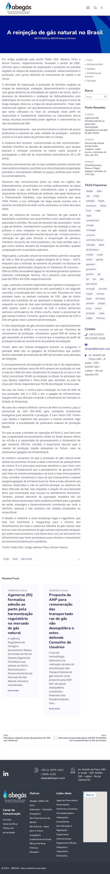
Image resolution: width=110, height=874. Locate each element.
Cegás (98, 210)
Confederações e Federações (65, 815)
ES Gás (100, 254)
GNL (87, 279)
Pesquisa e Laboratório (62, 849)
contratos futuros (94, 240)
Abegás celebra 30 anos (39, 803)
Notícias (72, 38)
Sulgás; (89, 318)
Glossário (34, 852)
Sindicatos (61, 855)
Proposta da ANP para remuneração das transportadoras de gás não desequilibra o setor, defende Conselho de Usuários (61, 621)
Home (89, 60)
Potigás (101, 303)
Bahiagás (90, 201)
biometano (91, 206)
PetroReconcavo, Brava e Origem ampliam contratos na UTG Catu (95, 170)
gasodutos (91, 269)
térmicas (100, 318)
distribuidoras (92, 250)
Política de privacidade (9, 830)
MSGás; (89, 294)
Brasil (15, 559)
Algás (99, 191)
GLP (99, 274)
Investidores (62, 821)
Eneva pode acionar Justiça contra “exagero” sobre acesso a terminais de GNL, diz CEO (95, 149)
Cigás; (89, 215)
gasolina (90, 274)
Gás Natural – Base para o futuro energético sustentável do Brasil (40, 833)
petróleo (90, 303)
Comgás (90, 225)
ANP (88, 196)
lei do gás (90, 289)
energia (89, 254)
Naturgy (100, 294)
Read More (13, 691)
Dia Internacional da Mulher (40, 820)
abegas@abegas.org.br (53, 778)
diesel (101, 245)
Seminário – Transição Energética (41, 811)
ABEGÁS (89, 191)
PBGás (89, 298)
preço (89, 308)
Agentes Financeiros (66, 800)
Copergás (90, 245)
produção (90, 313)
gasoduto (90, 264)
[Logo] (18, 7)
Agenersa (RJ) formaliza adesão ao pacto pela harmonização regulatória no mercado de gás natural (20, 613)
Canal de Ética (10, 824)
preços (98, 308)
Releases (91, 69)
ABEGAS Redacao (58, 38)
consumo (90, 235)
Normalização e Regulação (64, 828)
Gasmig (99, 259)
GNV (94, 279)
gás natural (26, 559)
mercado (103, 289)
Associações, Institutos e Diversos (66, 806)
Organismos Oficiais (66, 843)
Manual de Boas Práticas (38, 845)
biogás (101, 201)
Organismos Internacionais (63, 836)
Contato (7, 819)
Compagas (91, 230)
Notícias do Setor (95, 64)
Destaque (91, 81)
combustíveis (92, 220)
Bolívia (103, 206)
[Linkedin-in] (6, 774)
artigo (6, 559)
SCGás (101, 313)
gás (101, 279)
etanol (89, 259)
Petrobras (100, 298)
